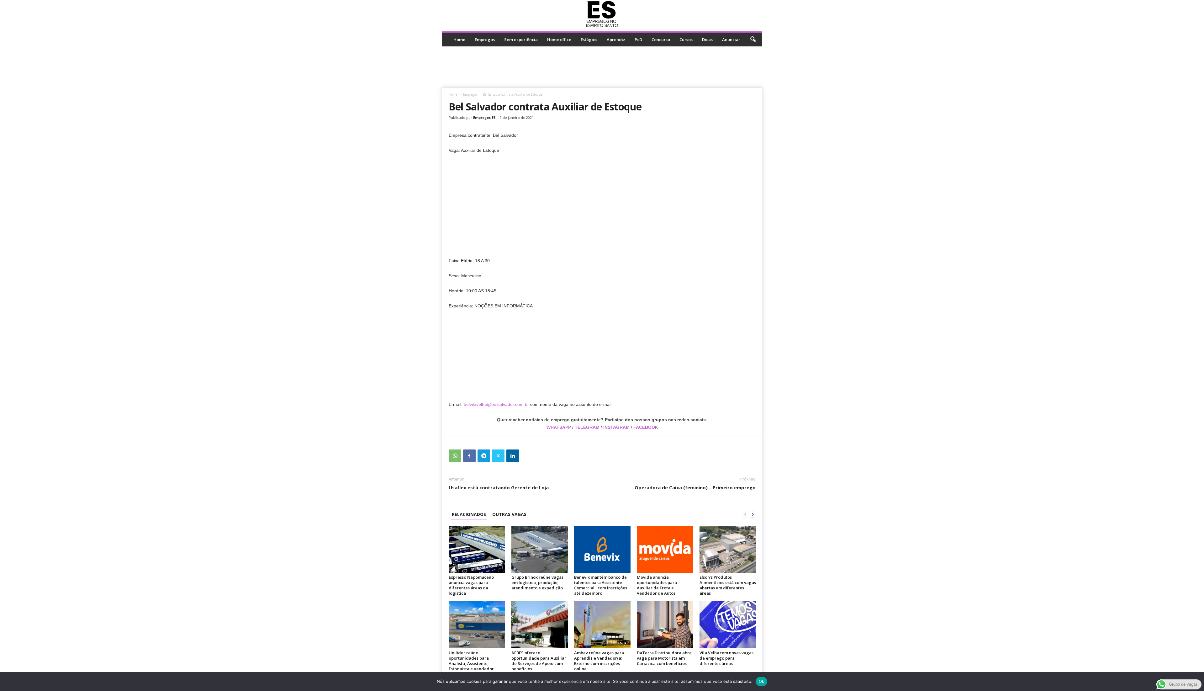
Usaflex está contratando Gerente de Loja (499, 487)
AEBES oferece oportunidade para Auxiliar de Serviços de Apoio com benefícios (538, 661)
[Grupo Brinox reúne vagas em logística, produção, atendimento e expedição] (539, 549)
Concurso (661, 39)
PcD (638, 39)
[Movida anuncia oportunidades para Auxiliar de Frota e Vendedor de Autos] (665, 549)
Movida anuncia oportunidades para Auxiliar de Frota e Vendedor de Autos (657, 585)
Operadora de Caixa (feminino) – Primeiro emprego (695, 487)
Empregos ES (484, 117)
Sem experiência (521, 39)
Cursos (686, 39)
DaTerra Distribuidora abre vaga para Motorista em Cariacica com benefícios (664, 658)
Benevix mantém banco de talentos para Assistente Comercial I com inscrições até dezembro (600, 585)
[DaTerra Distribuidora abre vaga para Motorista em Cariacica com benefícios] (665, 624)
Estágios (589, 39)
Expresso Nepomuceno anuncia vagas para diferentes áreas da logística (471, 585)
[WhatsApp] (455, 455)
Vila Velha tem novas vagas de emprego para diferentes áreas (726, 658)
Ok (761, 681)
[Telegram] (484, 455)
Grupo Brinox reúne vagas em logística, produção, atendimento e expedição (537, 582)
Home (459, 39)
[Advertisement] (602, 67)
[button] (753, 39)
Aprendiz (616, 39)
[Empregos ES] (602, 14)
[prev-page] (745, 514)
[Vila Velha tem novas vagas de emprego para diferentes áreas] (728, 624)
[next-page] (753, 514)
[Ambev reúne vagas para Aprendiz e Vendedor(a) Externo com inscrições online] (602, 624)
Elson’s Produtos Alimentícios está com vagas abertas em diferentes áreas (728, 585)
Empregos (485, 39)
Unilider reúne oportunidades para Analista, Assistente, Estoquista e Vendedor (471, 661)
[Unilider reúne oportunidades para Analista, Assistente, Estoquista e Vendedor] (477, 624)
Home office (559, 39)
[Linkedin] (512, 455)
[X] (498, 455)
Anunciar (731, 39)
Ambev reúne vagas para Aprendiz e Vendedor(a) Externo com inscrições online (599, 661)
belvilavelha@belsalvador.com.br (496, 404)
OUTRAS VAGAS (509, 514)
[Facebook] (469, 455)
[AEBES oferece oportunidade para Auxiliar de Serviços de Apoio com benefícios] (539, 624)
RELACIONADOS (469, 514)
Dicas (707, 39)
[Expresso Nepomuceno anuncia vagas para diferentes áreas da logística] (477, 549)
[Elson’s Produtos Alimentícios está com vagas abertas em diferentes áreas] (728, 549)
